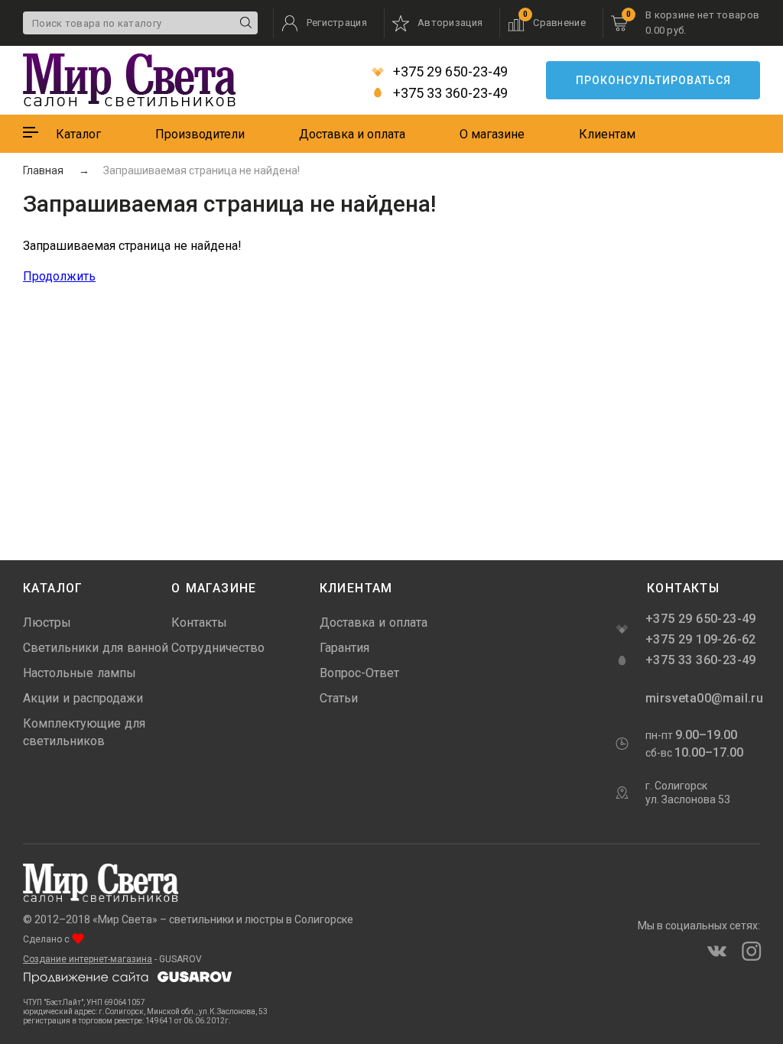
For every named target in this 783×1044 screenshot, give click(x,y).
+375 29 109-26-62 (700, 639)
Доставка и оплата (352, 134)
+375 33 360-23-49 (449, 93)
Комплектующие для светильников (84, 732)
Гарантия (344, 647)
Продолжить (59, 276)
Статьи (339, 698)
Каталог (78, 134)
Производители (200, 134)
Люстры (47, 622)
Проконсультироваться (653, 80)
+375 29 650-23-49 (449, 72)
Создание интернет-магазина (87, 959)
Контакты (199, 622)
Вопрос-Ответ (359, 673)
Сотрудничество (218, 647)
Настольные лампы (79, 673)
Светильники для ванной (95, 647)
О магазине (492, 134)
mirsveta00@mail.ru (702, 698)
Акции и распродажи (83, 698)
